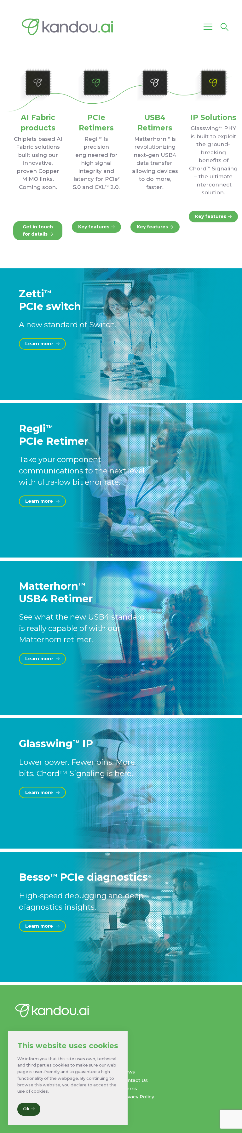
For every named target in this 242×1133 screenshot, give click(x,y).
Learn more (39, 343)
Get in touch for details (38, 230)
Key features (93, 227)
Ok (26, 1109)
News (128, 1072)
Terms (129, 1088)
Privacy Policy (137, 1097)
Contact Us (134, 1080)
